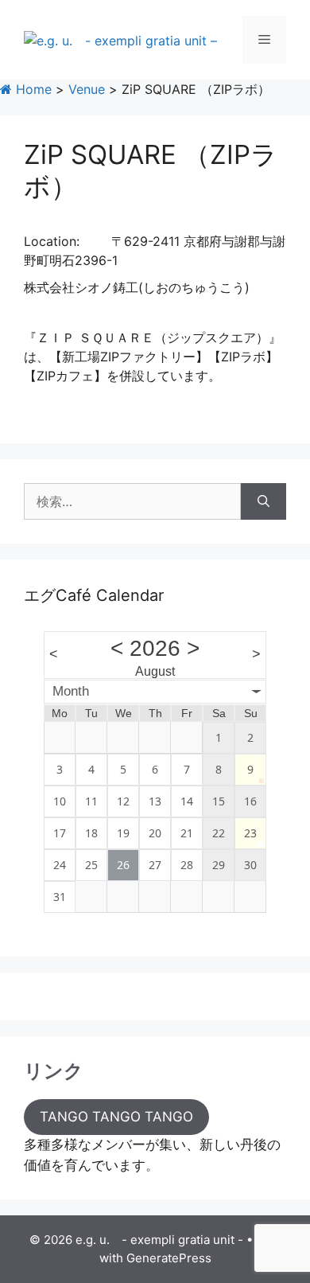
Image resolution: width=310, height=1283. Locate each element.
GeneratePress (168, 1257)
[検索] (263, 501)
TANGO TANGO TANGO (116, 1117)
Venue (86, 89)
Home (32, 89)
